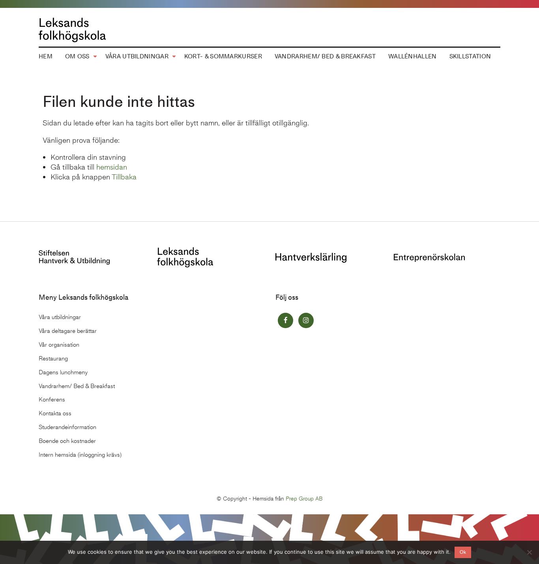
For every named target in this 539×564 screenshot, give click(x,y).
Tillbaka (124, 176)
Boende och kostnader (67, 440)
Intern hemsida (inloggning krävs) (80, 454)
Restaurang (53, 358)
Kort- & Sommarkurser (223, 56)
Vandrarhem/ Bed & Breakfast (325, 56)
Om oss (77, 56)
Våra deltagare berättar (68, 330)
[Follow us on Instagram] (306, 320)
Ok (463, 552)
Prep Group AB (304, 498)
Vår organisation (59, 344)
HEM (45, 56)
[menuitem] (45, 57)
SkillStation (470, 56)
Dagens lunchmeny (63, 372)
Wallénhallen (412, 56)
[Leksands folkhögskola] (185, 256)
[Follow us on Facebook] (285, 320)
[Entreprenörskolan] (429, 256)
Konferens (52, 399)
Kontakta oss (55, 413)
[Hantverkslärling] (310, 256)
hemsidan (111, 167)
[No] (529, 552)
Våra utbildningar (136, 56)
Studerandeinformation (67, 427)
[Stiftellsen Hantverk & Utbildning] (74, 256)
